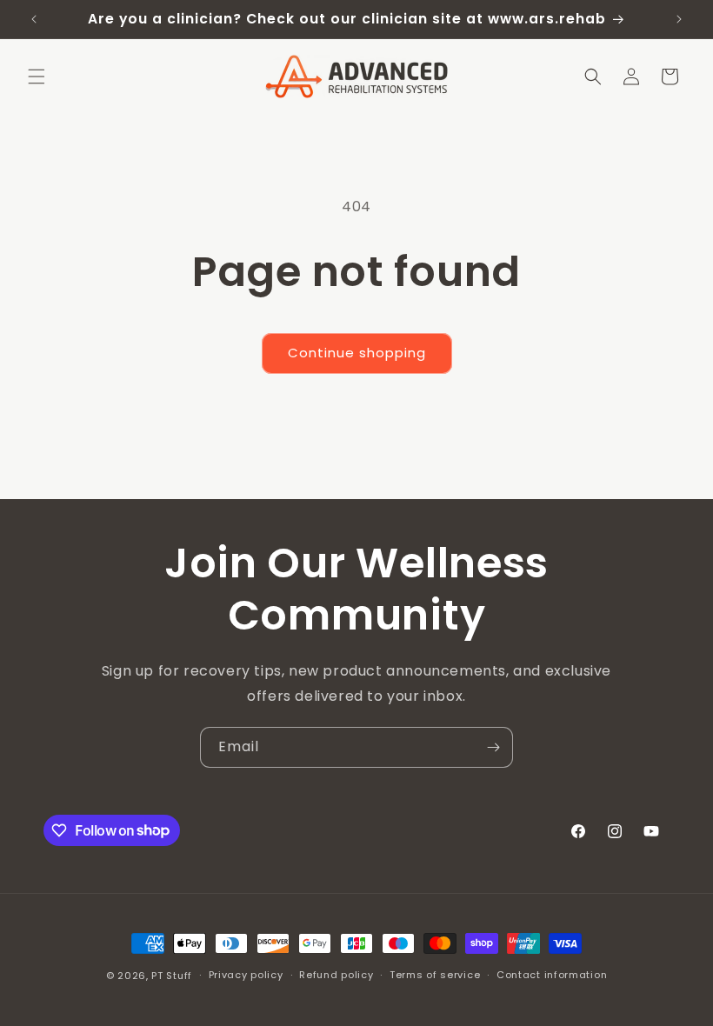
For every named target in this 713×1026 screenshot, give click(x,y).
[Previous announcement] (34, 19)
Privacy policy (246, 975)
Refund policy (336, 975)
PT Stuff (171, 976)
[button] (36, 76)
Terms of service (435, 975)
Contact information (551, 975)
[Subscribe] (493, 747)
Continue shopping (357, 352)
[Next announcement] (679, 19)
